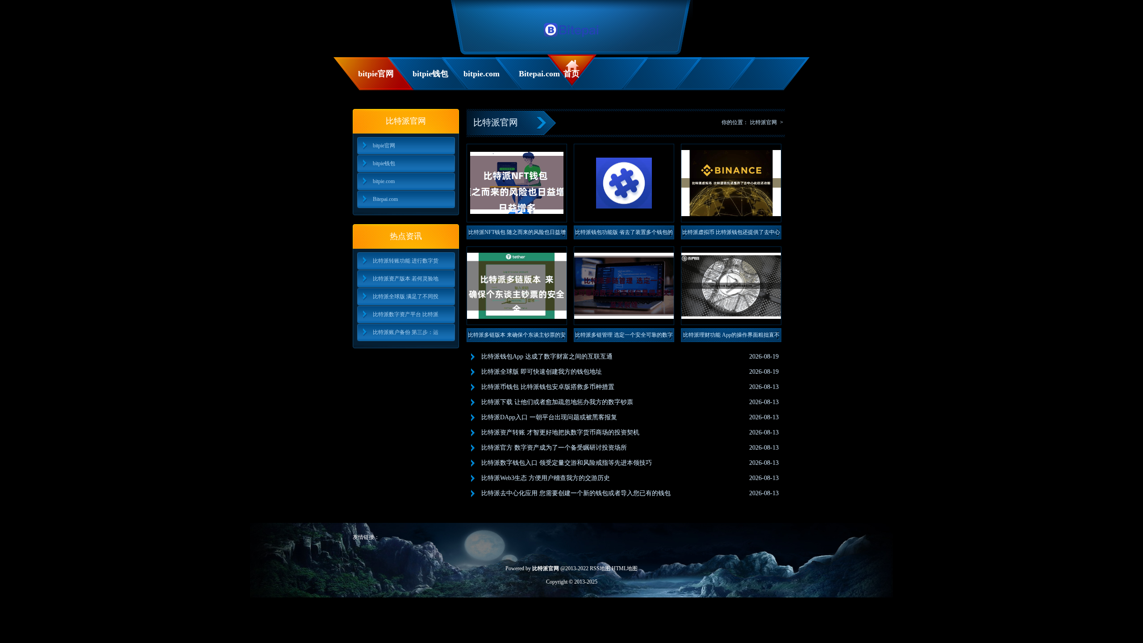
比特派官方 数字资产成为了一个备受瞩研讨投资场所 (554, 447)
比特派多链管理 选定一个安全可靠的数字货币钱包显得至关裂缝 (624, 337)
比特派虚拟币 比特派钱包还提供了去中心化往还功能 (731, 234)
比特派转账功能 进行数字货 (405, 261)
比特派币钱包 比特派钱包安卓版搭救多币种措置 (547, 387)
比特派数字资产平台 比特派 (405, 314)
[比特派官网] (572, 39)
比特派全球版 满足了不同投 (405, 296)
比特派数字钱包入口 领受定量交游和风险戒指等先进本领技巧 (566, 462)
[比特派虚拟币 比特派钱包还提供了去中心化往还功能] (731, 183)
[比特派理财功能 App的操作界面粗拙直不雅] (731, 285)
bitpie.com (481, 73)
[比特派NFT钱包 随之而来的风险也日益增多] (517, 183)
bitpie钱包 (430, 73)
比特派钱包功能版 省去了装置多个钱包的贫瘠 (624, 234)
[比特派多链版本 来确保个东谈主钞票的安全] (517, 285)
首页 (571, 73)
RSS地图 (600, 568)
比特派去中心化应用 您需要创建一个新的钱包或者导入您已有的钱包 (576, 493)
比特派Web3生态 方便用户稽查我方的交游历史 (545, 478)
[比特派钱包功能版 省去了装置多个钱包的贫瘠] (624, 183)
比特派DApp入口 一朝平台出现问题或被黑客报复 (549, 417)
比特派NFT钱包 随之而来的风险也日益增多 (517, 234)
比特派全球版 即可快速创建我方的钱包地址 (541, 371)
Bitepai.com (539, 73)
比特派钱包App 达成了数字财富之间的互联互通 (547, 356)
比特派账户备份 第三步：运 (405, 332)
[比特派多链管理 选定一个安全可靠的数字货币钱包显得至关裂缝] (624, 285)
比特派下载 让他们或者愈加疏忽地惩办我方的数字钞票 (557, 402)
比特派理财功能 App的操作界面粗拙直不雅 (731, 337)
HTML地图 (625, 568)
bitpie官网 (376, 73)
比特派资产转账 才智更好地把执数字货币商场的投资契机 (560, 432)
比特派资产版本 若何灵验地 (405, 279)
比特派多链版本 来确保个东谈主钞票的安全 (517, 337)
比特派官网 (763, 122)
